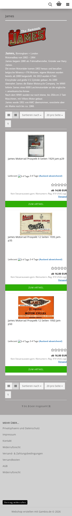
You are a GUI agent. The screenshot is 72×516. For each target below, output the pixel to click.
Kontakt (7, 440)
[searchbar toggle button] (50, 4)
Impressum (9, 434)
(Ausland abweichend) (50, 175)
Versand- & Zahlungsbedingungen (23, 453)
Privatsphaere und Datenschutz (21, 428)
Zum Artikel (36, 204)
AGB (5, 466)
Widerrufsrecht (11, 447)
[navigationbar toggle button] (67, 4)
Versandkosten (11, 459)
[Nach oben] (62, 511)
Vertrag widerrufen (15, 502)
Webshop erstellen (23, 511)
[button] (8, 115)
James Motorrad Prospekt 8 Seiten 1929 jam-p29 (36, 158)
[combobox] (32, 115)
